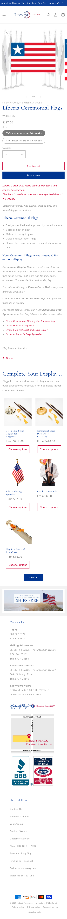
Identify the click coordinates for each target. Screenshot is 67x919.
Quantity (6, 148)
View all (33, 577)
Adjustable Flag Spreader (14, 493)
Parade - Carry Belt (47, 491)
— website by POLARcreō (45, 903)
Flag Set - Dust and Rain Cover (15, 551)
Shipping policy (35, 912)
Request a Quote (19, 816)
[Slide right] (40, 96)
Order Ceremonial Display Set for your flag (30, 321)
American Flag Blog (21, 853)
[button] (48, 14)
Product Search (18, 831)
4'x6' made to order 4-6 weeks (24, 140)
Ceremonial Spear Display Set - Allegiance (15, 433)
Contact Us (16, 809)
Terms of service (50, 907)
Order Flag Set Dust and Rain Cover (26, 330)
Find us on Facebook (21, 861)
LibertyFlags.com (25, 903)
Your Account (17, 824)
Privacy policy (33, 907)
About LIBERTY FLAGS (23, 846)
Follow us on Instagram (23, 868)
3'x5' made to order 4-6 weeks (24, 133)
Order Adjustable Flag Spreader (24, 334)
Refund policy (18, 907)
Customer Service (20, 838)
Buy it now (33, 175)
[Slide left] (26, 96)
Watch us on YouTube (22, 875)
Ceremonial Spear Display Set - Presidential (46, 433)
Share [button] (9, 358)
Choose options (17, 449)
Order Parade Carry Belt (20, 325)
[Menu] (4, 14)
